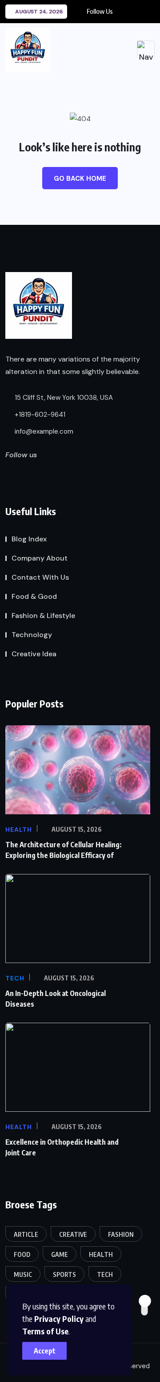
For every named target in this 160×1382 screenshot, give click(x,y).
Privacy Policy (59, 1318)
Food (22, 1254)
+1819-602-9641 (39, 414)
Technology (32, 634)
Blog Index (29, 539)
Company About (40, 558)
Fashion (121, 1234)
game (59, 1254)
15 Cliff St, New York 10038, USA (63, 397)
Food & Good (34, 596)
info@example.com (43, 431)
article (26, 1234)
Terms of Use (45, 1331)
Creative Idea (34, 653)
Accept (45, 1350)
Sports (64, 1274)
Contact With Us (40, 577)
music (23, 1274)
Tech (105, 1274)
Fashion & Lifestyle (43, 615)
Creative (73, 1234)
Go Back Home (80, 178)
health (101, 1254)
